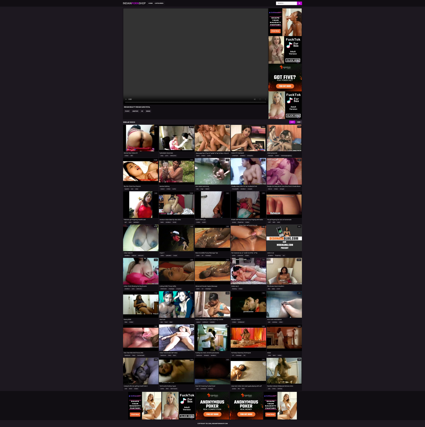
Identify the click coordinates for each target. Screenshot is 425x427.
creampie (235, 155)
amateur (135, 111)
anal (278, 222)
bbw (126, 322)
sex (132, 189)
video (162, 255)
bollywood (241, 322)
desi (171, 322)
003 (132, 155)
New (298, 122)
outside (212, 322)
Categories (159, 3)
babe (162, 222)
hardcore (127, 355)
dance (270, 189)
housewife (235, 189)
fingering (240, 222)
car (284, 255)
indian (148, 111)
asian (198, 255)
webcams (173, 155)
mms (273, 388)
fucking (210, 388)
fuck (166, 322)
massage (208, 255)
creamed (240, 255)
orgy (202, 189)
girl (126, 222)
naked (207, 189)
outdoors (205, 322)
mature (134, 255)
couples (178, 289)
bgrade (127, 189)
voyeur (162, 189)
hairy (133, 355)
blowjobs (250, 155)
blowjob (206, 355)
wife (274, 222)
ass (197, 388)
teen (174, 355)
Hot (292, 122)
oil (202, 255)
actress (280, 388)
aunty (209, 155)
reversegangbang (286, 155)
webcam (140, 255)
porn (166, 155)
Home (150, 3)
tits (269, 289)
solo (130, 222)
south (204, 222)
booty (174, 222)
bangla (282, 189)
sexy (162, 155)
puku (233, 255)
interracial (163, 289)
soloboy (274, 322)
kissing (234, 289)
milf (269, 222)
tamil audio (174, 388)
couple (250, 189)
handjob (270, 155)
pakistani (136, 222)
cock (278, 289)
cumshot (203, 388)
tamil (197, 155)
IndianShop (134, 3)
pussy (127, 111)
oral (126, 388)
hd (142, 111)
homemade (140, 355)
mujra (175, 255)
